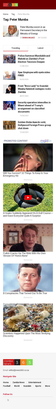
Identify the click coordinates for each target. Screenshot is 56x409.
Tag (13, 14)
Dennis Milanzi (28, 38)
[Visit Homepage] (10, 4)
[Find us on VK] (16, 400)
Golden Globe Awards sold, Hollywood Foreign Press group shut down (34, 125)
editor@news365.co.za (19, 370)
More (47, 386)
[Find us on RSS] (20, 400)
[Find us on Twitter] (8, 400)
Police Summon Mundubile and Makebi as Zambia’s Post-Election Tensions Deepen (34, 59)
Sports (38, 386)
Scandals (27, 386)
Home (5, 14)
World (16, 386)
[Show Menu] (45, 4)
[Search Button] (51, 4)
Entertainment (34, 382)
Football (6, 386)
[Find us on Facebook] (4, 400)
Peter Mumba (23, 14)
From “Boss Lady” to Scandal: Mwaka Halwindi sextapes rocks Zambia (34, 89)
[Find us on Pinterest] (12, 400)
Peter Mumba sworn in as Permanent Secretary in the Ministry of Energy (33, 30)
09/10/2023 (42, 38)
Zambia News (19, 382)
